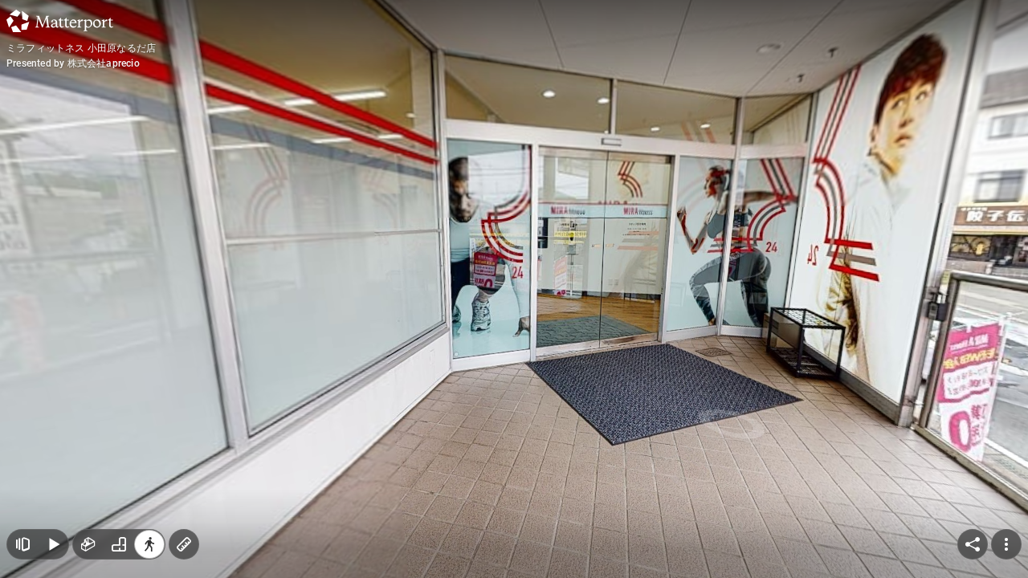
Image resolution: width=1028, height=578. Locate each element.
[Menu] (1006, 544)
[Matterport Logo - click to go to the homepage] (59, 20)
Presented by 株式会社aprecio (73, 63)
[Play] (53, 544)
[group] (118, 544)
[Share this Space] (972, 544)
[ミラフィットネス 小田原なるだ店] (514, 289)
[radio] (88, 544)
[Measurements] (184, 544)
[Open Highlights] (22, 544)
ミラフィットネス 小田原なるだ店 (81, 48)
